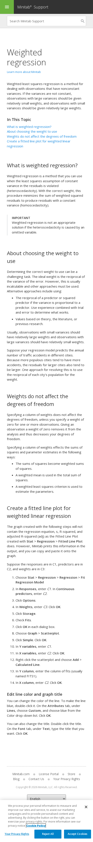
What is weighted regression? (29, 126)
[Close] (86, 807)
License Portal (49, 774)
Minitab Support (32, 7)
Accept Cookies (78, 834)
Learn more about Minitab (24, 72)
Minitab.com (21, 774)
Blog (16, 779)
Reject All (48, 834)
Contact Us (36, 779)
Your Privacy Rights (17, 834)
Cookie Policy (35, 826)
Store (71, 774)
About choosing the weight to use (32, 131)
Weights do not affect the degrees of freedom (42, 136)
